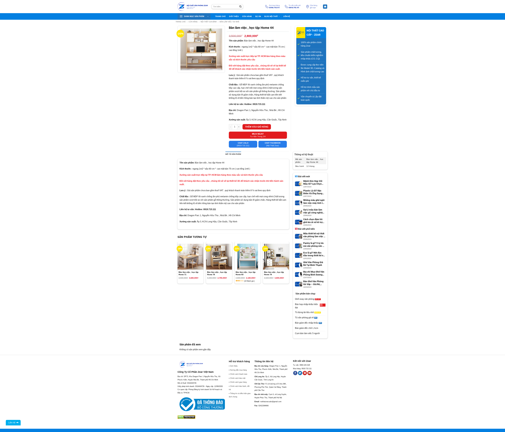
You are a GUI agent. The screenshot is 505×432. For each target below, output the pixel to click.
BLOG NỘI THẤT (271, 16)
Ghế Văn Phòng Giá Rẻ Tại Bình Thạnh (313, 263)
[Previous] (178, 264)
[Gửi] (240, 6)
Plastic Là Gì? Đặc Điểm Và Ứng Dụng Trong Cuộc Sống (312, 192)
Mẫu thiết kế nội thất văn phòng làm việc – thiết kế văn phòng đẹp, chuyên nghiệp (314, 235)
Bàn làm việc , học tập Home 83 (246, 273)
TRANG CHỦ (220, 16)
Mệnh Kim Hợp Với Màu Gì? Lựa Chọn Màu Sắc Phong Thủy (314, 182)
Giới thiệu (234, 16)
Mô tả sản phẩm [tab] (233, 154)
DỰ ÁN (258, 16)
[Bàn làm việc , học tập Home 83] (248, 257)
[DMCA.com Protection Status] (186, 417)
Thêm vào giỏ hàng (256, 127)
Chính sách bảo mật (237, 378)
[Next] (289, 264)
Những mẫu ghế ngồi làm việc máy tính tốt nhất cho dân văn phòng (314, 201)
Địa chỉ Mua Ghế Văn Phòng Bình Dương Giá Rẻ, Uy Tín (313, 273)
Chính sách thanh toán (238, 374)
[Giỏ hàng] (325, 6)
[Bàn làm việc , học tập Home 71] (190, 257)
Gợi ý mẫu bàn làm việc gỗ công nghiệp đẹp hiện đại (313, 211)
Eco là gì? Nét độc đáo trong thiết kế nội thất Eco (314, 254)
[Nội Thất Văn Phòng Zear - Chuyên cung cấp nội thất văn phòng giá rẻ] (193, 6)
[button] (194, 16)
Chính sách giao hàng (238, 382)
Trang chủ (181, 22)
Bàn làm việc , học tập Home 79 (274, 273)
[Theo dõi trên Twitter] (300, 373)
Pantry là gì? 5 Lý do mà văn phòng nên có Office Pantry (314, 244)
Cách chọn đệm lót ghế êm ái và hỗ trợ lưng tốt (313, 221)
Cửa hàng (247, 16)
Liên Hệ (286, 16)
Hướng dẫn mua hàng (238, 370)
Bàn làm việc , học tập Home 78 (217, 273)
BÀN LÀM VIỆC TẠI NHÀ (229, 22)
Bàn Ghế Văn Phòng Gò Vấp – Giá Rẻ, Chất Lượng (313, 283)
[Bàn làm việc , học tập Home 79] (276, 257)
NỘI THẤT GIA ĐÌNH (209, 22)
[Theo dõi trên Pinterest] (305, 373)
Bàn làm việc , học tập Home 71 (188, 273)
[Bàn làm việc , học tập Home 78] (219, 257)
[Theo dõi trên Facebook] (295, 373)
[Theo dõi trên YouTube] (309, 373)
